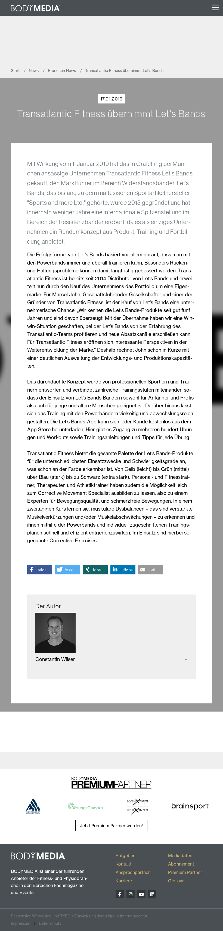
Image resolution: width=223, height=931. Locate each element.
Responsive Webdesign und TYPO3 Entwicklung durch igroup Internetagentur (79, 916)
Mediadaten (180, 855)
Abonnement (181, 864)
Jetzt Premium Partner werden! (111, 825)
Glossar (176, 880)
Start (16, 70)
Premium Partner (185, 872)
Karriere (124, 880)
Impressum (20, 923)
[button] (39, 569)
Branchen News (62, 70)
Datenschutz (50, 923)
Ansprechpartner (133, 872)
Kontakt (124, 864)
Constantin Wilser (55, 659)
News (34, 70)
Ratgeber (125, 855)
